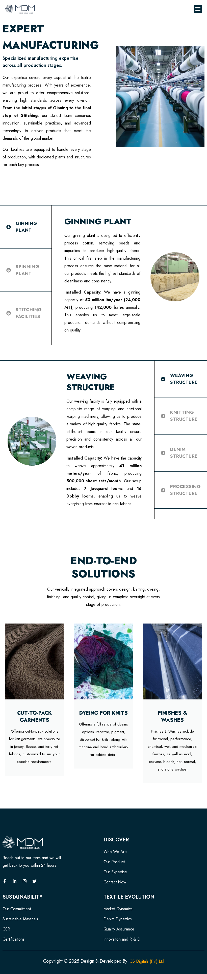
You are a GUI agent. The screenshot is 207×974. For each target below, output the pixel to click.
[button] (198, 9)
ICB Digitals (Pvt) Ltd (145, 961)
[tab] (25, 227)
